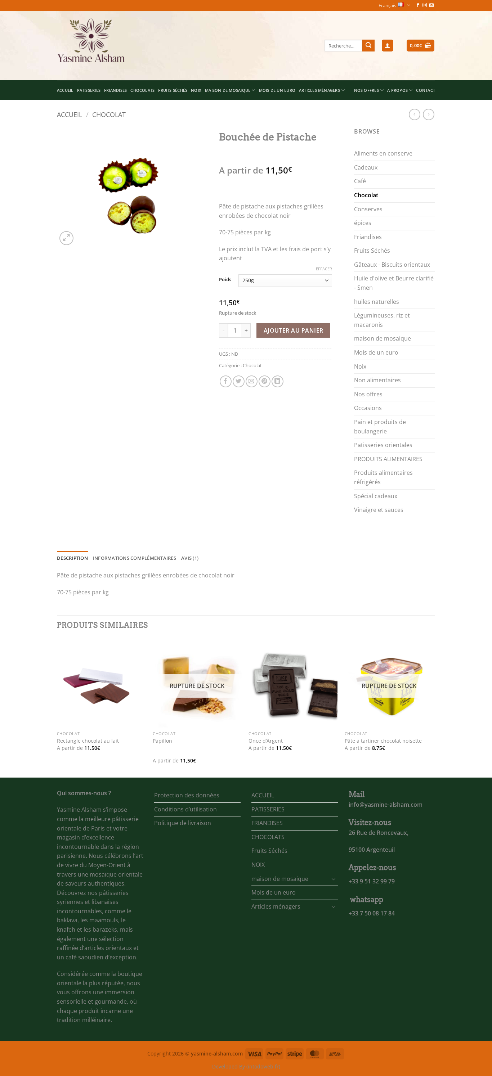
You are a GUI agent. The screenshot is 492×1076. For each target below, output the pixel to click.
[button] (387, 45)
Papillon (162, 741)
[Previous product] (428, 114)
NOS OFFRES (366, 90)
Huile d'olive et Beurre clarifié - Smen (394, 283)
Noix (360, 366)
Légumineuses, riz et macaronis (382, 320)
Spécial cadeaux (375, 496)
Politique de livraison (182, 823)
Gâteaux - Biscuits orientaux (392, 265)
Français (387, 5)
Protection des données (186, 795)
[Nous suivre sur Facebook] (418, 5)
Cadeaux (365, 167)
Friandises (368, 237)
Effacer (324, 268)
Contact (425, 90)
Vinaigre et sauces (378, 510)
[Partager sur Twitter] (239, 381)
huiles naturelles (376, 302)
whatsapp (366, 899)
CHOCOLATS (142, 90)
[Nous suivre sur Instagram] (424, 5)
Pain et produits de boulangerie (380, 426)
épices (362, 223)
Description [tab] (72, 558)
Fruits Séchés (172, 90)
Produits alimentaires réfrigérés (383, 477)
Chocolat (109, 114)
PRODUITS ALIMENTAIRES (388, 459)
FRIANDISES (115, 90)
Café (360, 181)
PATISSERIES (88, 90)
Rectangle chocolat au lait (88, 741)
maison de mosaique (227, 90)
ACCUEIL (65, 90)
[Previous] (57, 707)
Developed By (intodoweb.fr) (246, 1066)
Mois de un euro (277, 90)
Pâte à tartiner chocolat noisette (383, 741)
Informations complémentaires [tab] (134, 558)
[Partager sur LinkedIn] (277, 381)
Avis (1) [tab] (189, 558)
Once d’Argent (266, 741)
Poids (225, 279)
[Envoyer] (368, 46)
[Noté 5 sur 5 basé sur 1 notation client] (275, 159)
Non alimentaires (377, 380)
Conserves (368, 209)
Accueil (69, 114)
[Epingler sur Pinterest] (264, 381)
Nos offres (368, 394)
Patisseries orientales (383, 445)
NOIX (196, 90)
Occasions (368, 408)
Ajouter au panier (293, 330)
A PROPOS (397, 90)
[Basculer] (333, 878)
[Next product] (414, 114)
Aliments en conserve (383, 153)
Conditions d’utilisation (185, 809)
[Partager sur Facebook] (226, 381)
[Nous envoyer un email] (431, 5)
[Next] (433, 707)
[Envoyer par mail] (252, 381)
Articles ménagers (319, 90)
